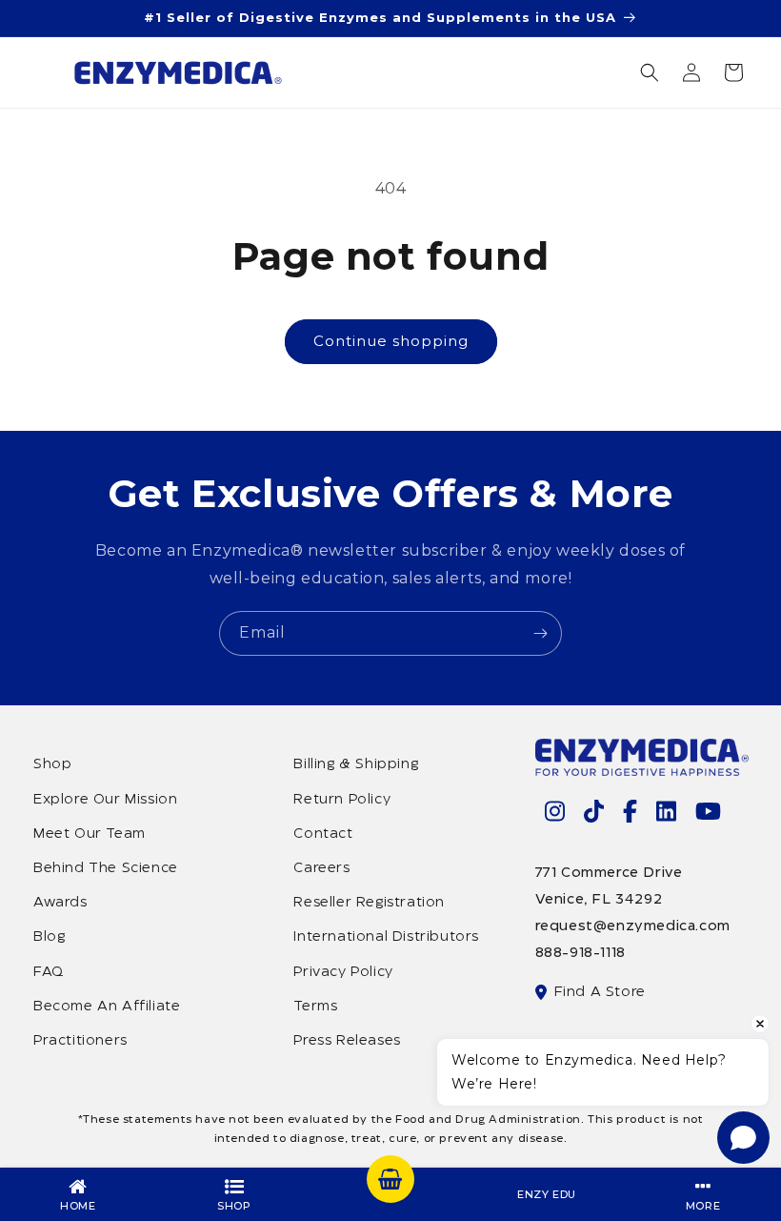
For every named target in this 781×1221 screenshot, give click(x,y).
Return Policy (341, 799)
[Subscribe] (540, 633)
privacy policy (342, 972)
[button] (650, 72)
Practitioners (80, 1041)
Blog (49, 937)
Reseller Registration (369, 902)
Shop (52, 764)
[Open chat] (743, 1137)
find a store (600, 992)
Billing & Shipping (355, 764)
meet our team (89, 834)
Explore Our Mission (105, 799)
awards (60, 902)
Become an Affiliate (106, 1006)
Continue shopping (391, 341)
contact (322, 834)
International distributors (386, 937)
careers (321, 868)
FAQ (48, 972)
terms (315, 1006)
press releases (346, 1041)
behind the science (105, 868)
